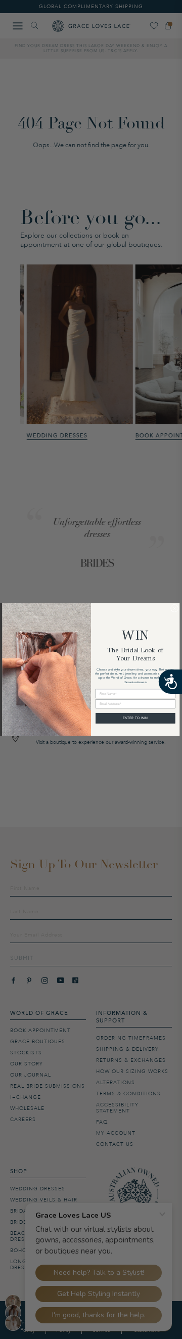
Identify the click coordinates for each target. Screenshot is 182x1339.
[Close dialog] (174, 608)
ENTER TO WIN (135, 718)
